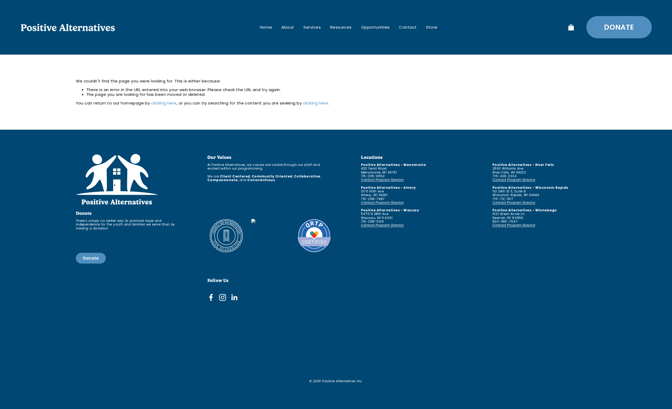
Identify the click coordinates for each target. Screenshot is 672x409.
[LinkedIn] (234, 297)
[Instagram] (222, 297)
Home (266, 27)
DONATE (619, 27)
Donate (91, 258)
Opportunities (375, 27)
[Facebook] (211, 297)
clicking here (164, 103)
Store (431, 27)
